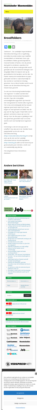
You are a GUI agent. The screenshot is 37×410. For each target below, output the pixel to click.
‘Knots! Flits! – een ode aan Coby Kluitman (25, 180)
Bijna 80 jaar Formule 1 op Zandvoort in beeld (25, 197)
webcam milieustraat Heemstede (16, 304)
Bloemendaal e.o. (11, 281)
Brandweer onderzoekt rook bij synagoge (19, 270)
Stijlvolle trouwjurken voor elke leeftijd (18, 246)
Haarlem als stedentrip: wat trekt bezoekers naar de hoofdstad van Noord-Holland (19, 264)
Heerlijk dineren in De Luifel (15, 242)
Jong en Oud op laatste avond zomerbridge (16, 249)
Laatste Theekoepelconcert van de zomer (11, 197)
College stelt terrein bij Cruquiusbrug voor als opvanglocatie (19, 226)
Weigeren (20, 398)
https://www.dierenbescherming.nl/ (16, 136)
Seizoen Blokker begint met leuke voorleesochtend (17, 252)
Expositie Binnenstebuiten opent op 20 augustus (18, 272)
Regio (13, 42)
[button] (36, 374)
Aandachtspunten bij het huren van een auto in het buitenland (18, 230)
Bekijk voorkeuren (20, 403)
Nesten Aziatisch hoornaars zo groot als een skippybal (19, 244)
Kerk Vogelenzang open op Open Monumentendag (17, 236)
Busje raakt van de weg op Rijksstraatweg (19, 224)
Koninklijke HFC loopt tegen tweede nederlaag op (10, 181)
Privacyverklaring (20, 407)
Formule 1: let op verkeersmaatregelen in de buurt (19, 256)
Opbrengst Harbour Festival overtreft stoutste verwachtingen (18, 260)
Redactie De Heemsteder (14, 40)
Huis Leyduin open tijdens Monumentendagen (15, 222)
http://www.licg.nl (10, 143)
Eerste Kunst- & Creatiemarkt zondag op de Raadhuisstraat (19, 239)
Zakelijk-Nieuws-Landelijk (25, 286)
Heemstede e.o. (25, 281)
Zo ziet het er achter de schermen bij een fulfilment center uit (19, 268)
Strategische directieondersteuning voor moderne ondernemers (19, 218)
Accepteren (20, 393)
